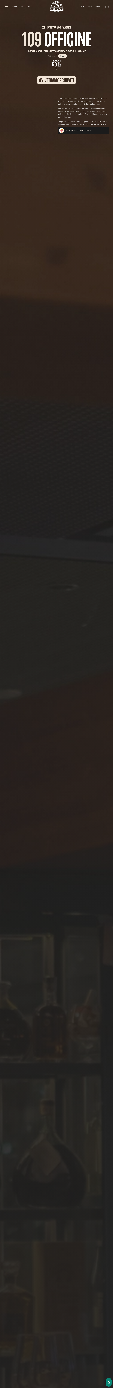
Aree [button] (22, 7)
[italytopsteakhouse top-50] (56, 65)
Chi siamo (14, 7)
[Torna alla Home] (56, 6)
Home (6, 7)
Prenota (90, 7)
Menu (82, 7)
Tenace (28, 7)
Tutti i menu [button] (51, 56)
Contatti (98, 7)
